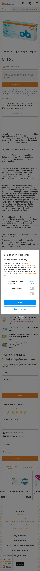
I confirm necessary (20, 309)
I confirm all (20, 302)
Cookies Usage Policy (28, 265)
